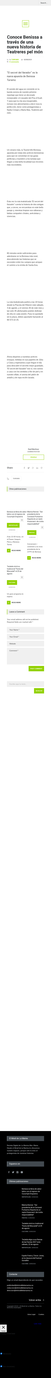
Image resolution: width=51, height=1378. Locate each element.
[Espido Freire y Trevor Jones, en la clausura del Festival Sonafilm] (13, 1261)
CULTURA (12, 582)
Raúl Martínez (33, 449)
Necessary (7, 1354)
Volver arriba (35, 1300)
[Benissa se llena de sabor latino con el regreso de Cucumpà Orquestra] (15, 503)
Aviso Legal (31, 1314)
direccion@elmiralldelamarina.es (19, 1290)
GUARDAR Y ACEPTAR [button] (9, 1377)
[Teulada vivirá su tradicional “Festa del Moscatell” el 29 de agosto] (13, 1228)
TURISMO (15, 60)
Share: (10, 468)
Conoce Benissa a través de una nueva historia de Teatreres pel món (25, 44)
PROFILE (33, 457)
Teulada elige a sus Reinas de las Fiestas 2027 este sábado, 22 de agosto (32, 1242)
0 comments (14, 62)
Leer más (37, 1323)
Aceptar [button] (30, 1323)
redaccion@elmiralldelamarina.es (20, 1288)
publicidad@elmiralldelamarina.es (20, 1285)
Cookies (41, 1314)
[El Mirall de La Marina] (25, 12)
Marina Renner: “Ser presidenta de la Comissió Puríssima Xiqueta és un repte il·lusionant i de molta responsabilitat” (35, 518)
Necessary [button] (4, 1351)
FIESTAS (32, 532)
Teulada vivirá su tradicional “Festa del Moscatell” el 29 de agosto (15, 570)
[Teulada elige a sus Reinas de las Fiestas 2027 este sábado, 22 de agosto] (13, 1244)
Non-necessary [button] (6, 1364)
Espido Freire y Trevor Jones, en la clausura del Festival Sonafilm (33, 1258)
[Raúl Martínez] (13, 453)
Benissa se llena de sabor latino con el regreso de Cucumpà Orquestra (17, 514)
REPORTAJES (13, 525)
